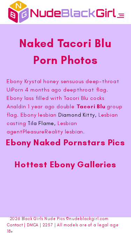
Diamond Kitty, (77, 114)
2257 (48, 225)
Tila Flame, (42, 123)
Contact (15, 225)
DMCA (32, 225)
